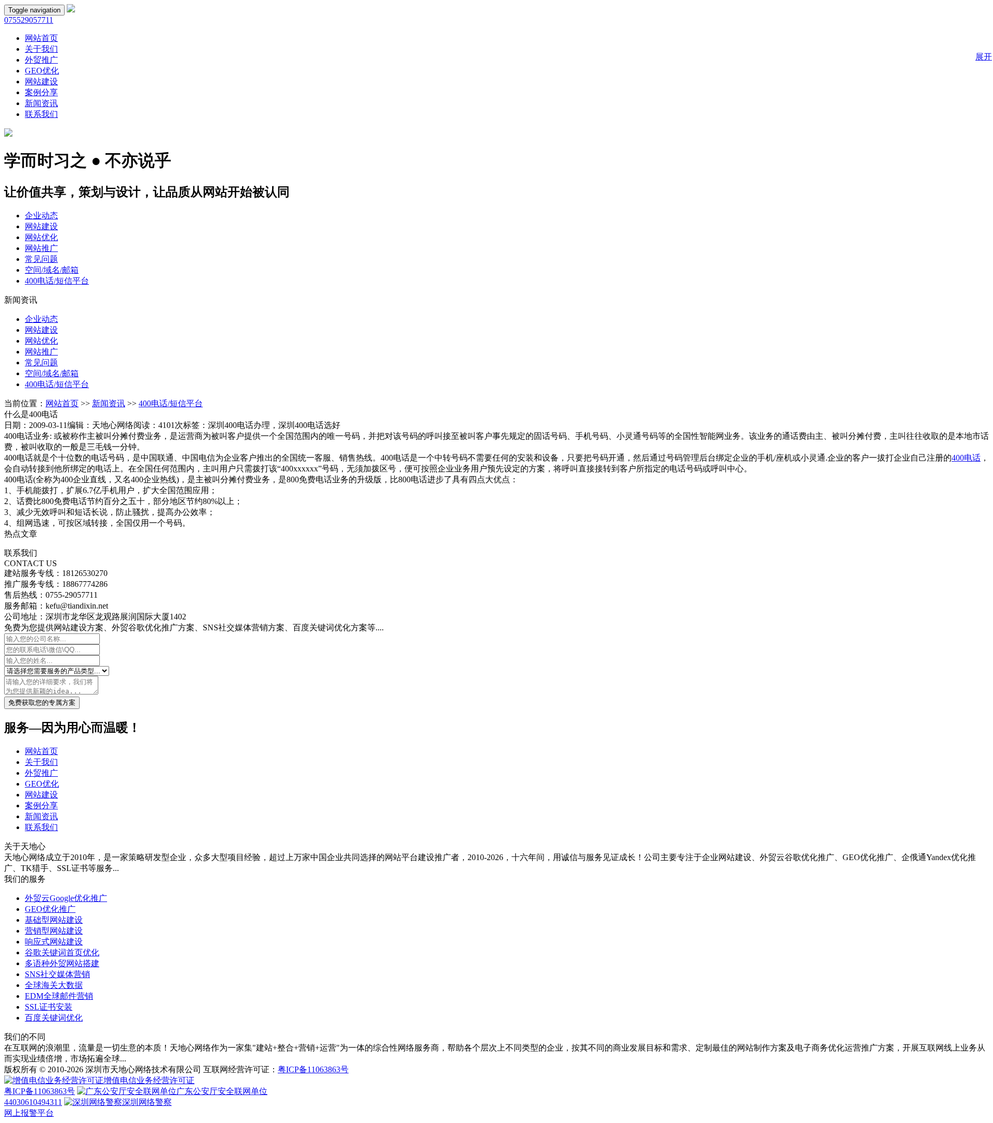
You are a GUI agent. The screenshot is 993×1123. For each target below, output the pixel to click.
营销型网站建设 (54, 930)
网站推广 (41, 248)
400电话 (966, 457)
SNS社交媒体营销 (57, 974)
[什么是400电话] (71, 9)
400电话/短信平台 (57, 280)
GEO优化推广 (50, 909)
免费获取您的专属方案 (42, 702)
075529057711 (28, 20)
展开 (983, 56)
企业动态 (41, 215)
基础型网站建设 (54, 919)
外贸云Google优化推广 (66, 898)
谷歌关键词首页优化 (62, 952)
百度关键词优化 (54, 1017)
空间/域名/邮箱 (52, 269)
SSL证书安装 (48, 1006)
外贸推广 (41, 59)
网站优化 (41, 237)
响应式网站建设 (54, 941)
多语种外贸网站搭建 (62, 963)
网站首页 (41, 38)
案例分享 (41, 92)
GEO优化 (42, 70)
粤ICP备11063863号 (313, 1069)
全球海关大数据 (54, 985)
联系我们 (41, 114)
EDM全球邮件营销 (59, 996)
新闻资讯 (41, 103)
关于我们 (41, 49)
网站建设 (41, 81)
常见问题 (41, 259)
